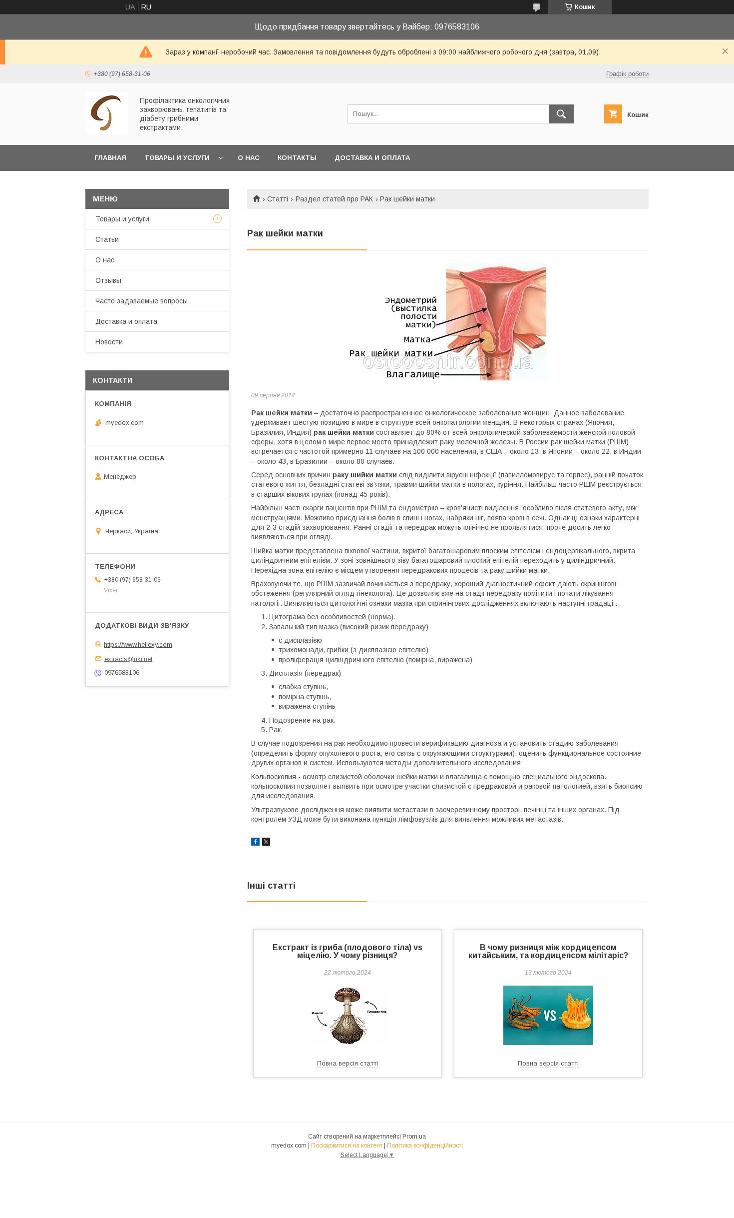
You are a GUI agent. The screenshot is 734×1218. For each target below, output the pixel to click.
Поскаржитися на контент (346, 1145)
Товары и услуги (177, 157)
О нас (249, 157)
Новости (109, 342)
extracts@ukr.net (128, 658)
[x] (266, 843)
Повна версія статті (347, 1063)
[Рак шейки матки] (448, 322)
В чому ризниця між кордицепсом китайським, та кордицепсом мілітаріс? (548, 951)
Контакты (297, 157)
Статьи (107, 239)
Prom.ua (414, 1136)
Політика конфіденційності (425, 1145)
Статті (277, 199)
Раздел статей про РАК (334, 199)
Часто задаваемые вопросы (141, 301)
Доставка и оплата (372, 157)
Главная (110, 157)
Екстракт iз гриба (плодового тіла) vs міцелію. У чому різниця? (347, 951)
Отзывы (108, 280)
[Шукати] (561, 113)
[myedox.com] (106, 132)
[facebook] (255, 843)
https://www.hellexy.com (138, 644)
